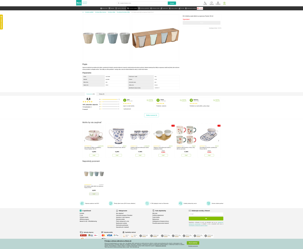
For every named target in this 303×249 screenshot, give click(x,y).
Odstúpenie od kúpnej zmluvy (160, 221)
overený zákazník (151, 100)
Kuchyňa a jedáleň (89, 12)
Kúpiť (201, 22)
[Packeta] (83, 235)
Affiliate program (84, 219)
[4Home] (83, 12)
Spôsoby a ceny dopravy (123, 217)
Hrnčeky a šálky (111, 12)
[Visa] (109, 235)
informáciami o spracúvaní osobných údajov (198, 225)
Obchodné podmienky (122, 225)
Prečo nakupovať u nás (122, 221)
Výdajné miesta (84, 217)
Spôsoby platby (120, 219)
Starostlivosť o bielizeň (122, 227)
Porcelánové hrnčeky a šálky (123, 12)
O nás (81, 215)
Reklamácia (155, 219)
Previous (84, 141)
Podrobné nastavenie (193, 246)
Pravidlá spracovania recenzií (160, 223)
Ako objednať (119, 213)
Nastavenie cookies (121, 223)
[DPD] (96, 235)
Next (218, 141)
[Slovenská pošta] (90, 235)
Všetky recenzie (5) (151, 115)
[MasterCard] (103, 235)
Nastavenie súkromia (161, 245)
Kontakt (82, 213)
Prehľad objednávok (158, 215)
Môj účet (154, 213)
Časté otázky (156, 217)
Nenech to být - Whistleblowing (88, 221)
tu (138, 247)
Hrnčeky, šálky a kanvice (100, 12)
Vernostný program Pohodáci (124, 215)
